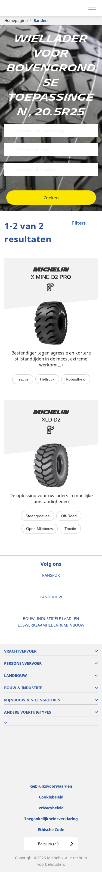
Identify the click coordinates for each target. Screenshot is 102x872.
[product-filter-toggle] (93, 223)
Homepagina (16, 20)
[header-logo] (25, 8)
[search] (79, 8)
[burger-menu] (92, 8)
